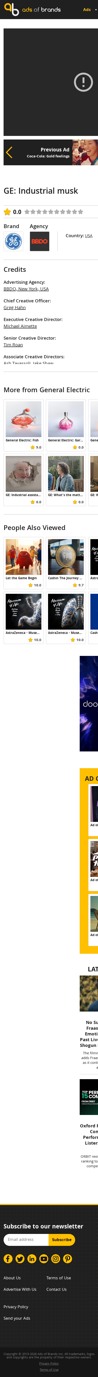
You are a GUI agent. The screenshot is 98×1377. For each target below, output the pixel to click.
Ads (87, 10)
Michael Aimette (20, 327)
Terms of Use (58, 1278)
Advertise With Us (20, 1289)
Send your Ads (17, 1318)
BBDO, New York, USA (26, 289)
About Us (12, 1278)
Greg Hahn (15, 308)
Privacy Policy (16, 1307)
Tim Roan (13, 345)
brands (41, 9)
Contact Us (56, 1289)
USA (89, 236)
